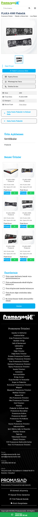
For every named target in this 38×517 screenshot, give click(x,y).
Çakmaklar (19, 346)
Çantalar (19, 348)
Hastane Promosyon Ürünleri (19, 364)
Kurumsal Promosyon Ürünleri (19, 385)
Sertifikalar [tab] (10, 138)
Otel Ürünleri (19, 403)
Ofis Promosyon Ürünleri (19, 398)
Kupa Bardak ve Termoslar (19, 380)
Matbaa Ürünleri (19, 393)
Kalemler (19, 372)
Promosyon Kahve (19, 413)
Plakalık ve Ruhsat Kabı (21, 16)
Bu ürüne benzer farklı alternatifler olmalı (19, 299)
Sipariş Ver (7, 193)
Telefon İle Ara (13, 86)
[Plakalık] (11, 170)
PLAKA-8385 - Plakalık (27, 214)
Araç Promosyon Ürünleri (19, 338)
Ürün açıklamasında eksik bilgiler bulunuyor (19, 282)
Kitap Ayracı (19, 377)
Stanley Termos (19, 432)
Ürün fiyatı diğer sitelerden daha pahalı (18, 293)
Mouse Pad (19, 395)
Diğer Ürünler (19, 351)
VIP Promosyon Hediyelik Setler (19, 442)
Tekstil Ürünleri (19, 439)
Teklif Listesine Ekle (19, 71)
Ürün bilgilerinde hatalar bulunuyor (20, 288)
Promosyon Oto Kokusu (19, 419)
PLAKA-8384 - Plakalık (11, 214)
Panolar (19, 406)
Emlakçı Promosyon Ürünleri (19, 359)
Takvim (19, 434)
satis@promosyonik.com (10, 457)
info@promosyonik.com (10, 454)
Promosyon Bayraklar (19, 411)
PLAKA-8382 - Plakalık (10, 180)
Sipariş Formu (13, 77)
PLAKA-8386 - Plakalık (10, 247)
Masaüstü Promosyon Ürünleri (19, 390)
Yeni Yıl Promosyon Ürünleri (19, 445)
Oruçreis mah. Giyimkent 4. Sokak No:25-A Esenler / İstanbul (17, 472)
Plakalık (21, 101)
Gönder (19, 306)
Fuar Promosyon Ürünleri (19, 361)
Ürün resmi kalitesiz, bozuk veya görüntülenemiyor (18, 276)
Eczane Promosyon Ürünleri (19, 356)
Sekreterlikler (19, 426)
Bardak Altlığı (19, 341)
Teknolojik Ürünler (19, 437)
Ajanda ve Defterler (19, 333)
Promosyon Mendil (19, 416)
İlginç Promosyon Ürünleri (19, 367)
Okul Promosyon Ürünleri (19, 400)
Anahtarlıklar (19, 335)
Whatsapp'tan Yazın (15, 81)
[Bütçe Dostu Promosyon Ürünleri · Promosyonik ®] (10, 3)
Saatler (19, 421)
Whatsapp (14, 193)
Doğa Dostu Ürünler (19, 354)
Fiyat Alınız (22, 104)
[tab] (14, 134)
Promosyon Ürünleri (7, 16)
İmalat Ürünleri (19, 369)
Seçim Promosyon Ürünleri (19, 424)
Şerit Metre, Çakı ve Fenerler (19, 429)
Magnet (19, 387)
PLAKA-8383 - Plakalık (27, 180)
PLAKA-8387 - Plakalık (27, 247)
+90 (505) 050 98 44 (8, 463)
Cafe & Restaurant (19, 343)
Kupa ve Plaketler (19, 382)
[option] (19, 36)
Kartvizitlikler (19, 374)
